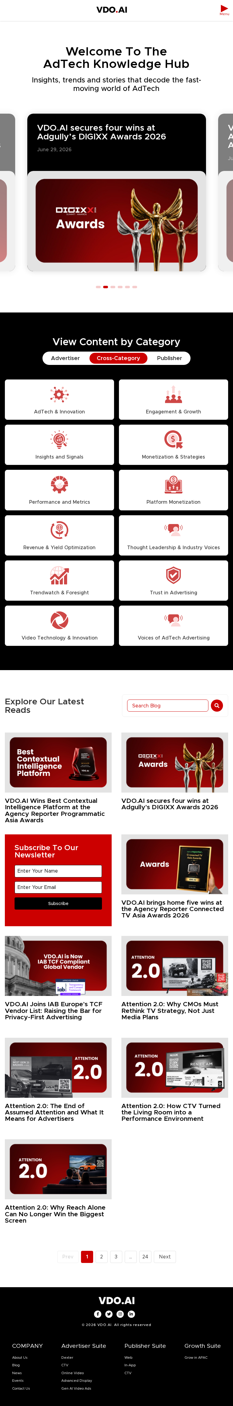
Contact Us (21, 1388)
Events (18, 1380)
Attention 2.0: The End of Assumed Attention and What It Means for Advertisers (54, 1112)
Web (128, 1357)
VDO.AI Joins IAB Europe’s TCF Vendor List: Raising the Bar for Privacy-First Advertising (54, 1010)
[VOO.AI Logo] (112, 10)
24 (146, 1255)
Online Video (72, 1373)
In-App (130, 1365)
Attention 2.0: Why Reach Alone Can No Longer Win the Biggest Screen (55, 1213)
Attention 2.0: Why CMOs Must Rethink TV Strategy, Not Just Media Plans (169, 1010)
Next (165, 1257)
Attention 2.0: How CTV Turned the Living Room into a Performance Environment (171, 1112)
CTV (64, 1365)
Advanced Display (76, 1380)
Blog (16, 1365)
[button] (98, 287)
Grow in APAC (196, 1357)
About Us (20, 1357)
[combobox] (168, 706)
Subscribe (58, 903)
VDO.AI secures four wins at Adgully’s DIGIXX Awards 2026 (101, 132)
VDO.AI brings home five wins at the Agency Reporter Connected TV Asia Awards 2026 (172, 909)
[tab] (65, 358)
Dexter (67, 1357)
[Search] (217, 706)
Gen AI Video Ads (76, 1388)
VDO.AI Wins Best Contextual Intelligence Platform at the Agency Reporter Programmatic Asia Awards (55, 810)
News (17, 1373)
